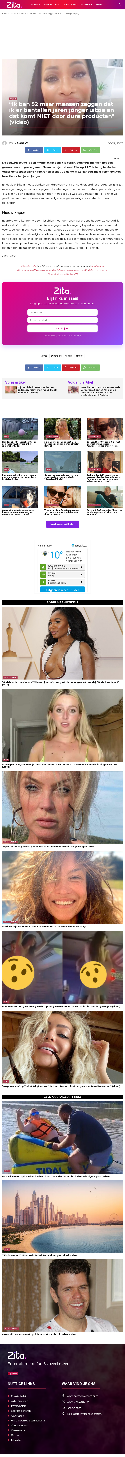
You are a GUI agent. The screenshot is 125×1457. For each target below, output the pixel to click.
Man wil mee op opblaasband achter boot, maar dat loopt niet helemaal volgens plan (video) (56, 1176)
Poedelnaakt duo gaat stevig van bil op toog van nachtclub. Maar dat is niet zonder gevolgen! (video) (61, 1006)
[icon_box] (80, 1396)
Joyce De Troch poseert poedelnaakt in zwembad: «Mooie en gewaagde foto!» (48, 846)
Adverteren (17, 1415)
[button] (119, 5)
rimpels (69, 356)
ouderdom (56, 356)
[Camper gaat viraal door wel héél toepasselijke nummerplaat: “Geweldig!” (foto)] (62, 461)
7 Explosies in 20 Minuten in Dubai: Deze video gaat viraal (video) (39, 1255)
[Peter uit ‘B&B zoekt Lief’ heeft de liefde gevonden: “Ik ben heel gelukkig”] (105, 497)
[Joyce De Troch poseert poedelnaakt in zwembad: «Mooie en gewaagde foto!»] (62, 807)
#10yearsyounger (41, 270)
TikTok (79, 356)
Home (4, 13)
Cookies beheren (21, 1410)
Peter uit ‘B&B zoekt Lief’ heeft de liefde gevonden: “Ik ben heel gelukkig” (104, 512)
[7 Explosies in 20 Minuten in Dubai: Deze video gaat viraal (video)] (62, 1216)
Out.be (15, 1435)
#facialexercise (60, 270)
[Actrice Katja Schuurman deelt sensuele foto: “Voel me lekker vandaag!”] (62, 887)
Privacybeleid (18, 1406)
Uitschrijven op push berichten (28, 1420)
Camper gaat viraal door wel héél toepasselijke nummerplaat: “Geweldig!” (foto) (61, 477)
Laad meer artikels (61, 524)
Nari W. (22, 143)
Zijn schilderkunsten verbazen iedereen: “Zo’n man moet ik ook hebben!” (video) (37, 390)
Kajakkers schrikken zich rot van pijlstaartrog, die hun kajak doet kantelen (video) (19, 477)
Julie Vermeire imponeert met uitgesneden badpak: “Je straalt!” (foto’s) (61, 444)
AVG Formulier (19, 1401)
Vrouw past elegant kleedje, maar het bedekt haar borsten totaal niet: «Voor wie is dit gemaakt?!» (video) (59, 765)
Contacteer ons (20, 1425)
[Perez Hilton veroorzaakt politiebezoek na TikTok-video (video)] (62, 1295)
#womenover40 (78, 270)
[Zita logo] (14, 4)
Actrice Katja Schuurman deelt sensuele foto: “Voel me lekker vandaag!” (44, 926)
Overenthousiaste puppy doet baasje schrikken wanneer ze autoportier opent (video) (18, 512)
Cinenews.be (18, 1430)
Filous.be (16, 1440)
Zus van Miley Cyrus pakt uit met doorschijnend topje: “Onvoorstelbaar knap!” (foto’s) (103, 444)
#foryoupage (24, 270)
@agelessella (28, 266)
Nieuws (13, 13)
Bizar (49, 469)
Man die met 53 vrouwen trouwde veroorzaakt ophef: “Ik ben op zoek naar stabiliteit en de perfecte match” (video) (100, 391)
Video (21, 13)
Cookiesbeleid (19, 1396)
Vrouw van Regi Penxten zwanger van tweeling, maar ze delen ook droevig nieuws (61, 512)
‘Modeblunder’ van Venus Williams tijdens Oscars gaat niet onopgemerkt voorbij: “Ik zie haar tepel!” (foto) (60, 683)
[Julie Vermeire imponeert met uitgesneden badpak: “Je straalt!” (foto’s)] (62, 428)
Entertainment (52, 436)
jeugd (44, 356)
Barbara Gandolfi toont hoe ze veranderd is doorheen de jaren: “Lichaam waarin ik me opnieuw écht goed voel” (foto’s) (103, 478)
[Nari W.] (5, 143)
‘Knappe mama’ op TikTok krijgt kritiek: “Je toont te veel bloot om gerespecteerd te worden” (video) (61, 1086)
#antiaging (97, 266)
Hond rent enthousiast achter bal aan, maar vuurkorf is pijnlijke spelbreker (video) (19, 444)
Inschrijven (62, 328)
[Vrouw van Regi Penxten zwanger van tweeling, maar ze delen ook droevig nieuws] (62, 497)
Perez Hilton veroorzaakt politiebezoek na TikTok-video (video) (39, 1334)
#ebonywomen (96, 270)
